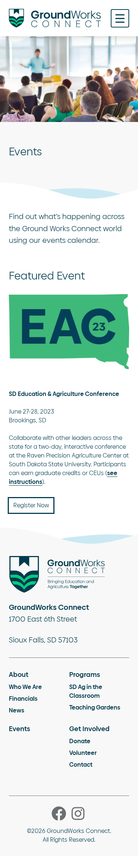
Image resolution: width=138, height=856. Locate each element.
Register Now (31, 505)
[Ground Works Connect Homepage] (55, 18)
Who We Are (25, 687)
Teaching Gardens (94, 707)
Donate (80, 741)
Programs (84, 674)
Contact (80, 764)
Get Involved (89, 729)
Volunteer (83, 753)
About (18, 674)
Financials (23, 699)
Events (19, 729)
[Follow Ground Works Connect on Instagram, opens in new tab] (78, 813)
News (16, 710)
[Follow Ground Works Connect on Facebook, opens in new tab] (59, 813)
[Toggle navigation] (120, 18)
